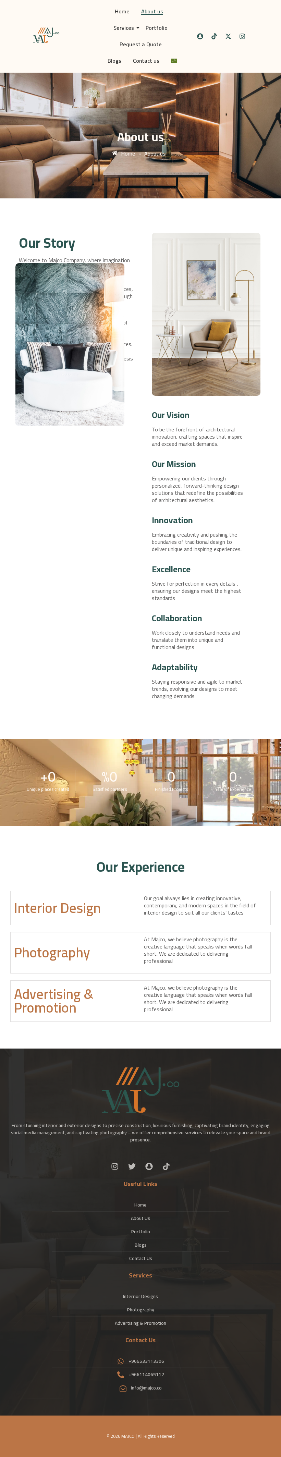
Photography (52, 952)
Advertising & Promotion (53, 1000)
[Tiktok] (214, 36)
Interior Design (57, 908)
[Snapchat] (200, 36)
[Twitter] (131, 1166)
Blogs (114, 61)
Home (122, 11)
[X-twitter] (228, 36)
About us (152, 11)
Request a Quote (141, 44)
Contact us (146, 61)
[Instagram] (242, 36)
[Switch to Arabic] (174, 61)
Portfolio (157, 28)
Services (123, 28)
